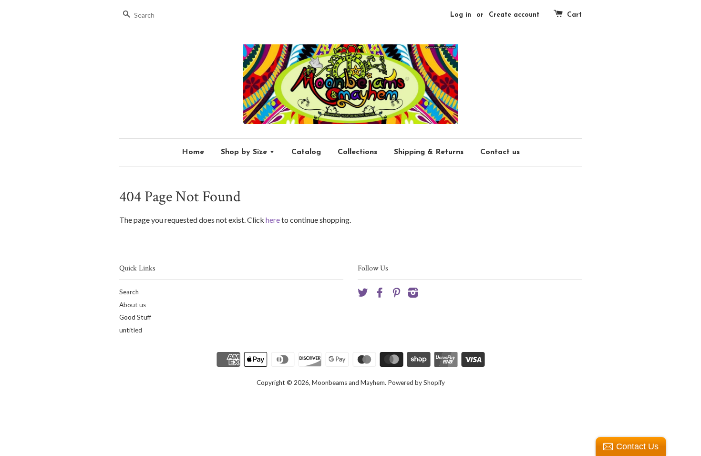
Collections (357, 152)
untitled (130, 330)
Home (193, 152)
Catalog (306, 152)
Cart (574, 15)
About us (132, 305)
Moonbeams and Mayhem (348, 382)
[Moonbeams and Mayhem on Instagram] (413, 294)
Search (129, 292)
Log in (460, 15)
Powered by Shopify (416, 382)
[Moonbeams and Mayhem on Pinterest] (396, 294)
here (273, 219)
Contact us (500, 152)
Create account (514, 15)
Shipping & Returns (429, 152)
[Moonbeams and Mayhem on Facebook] (379, 294)
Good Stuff (135, 317)
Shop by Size (245, 152)
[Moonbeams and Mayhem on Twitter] (363, 294)
